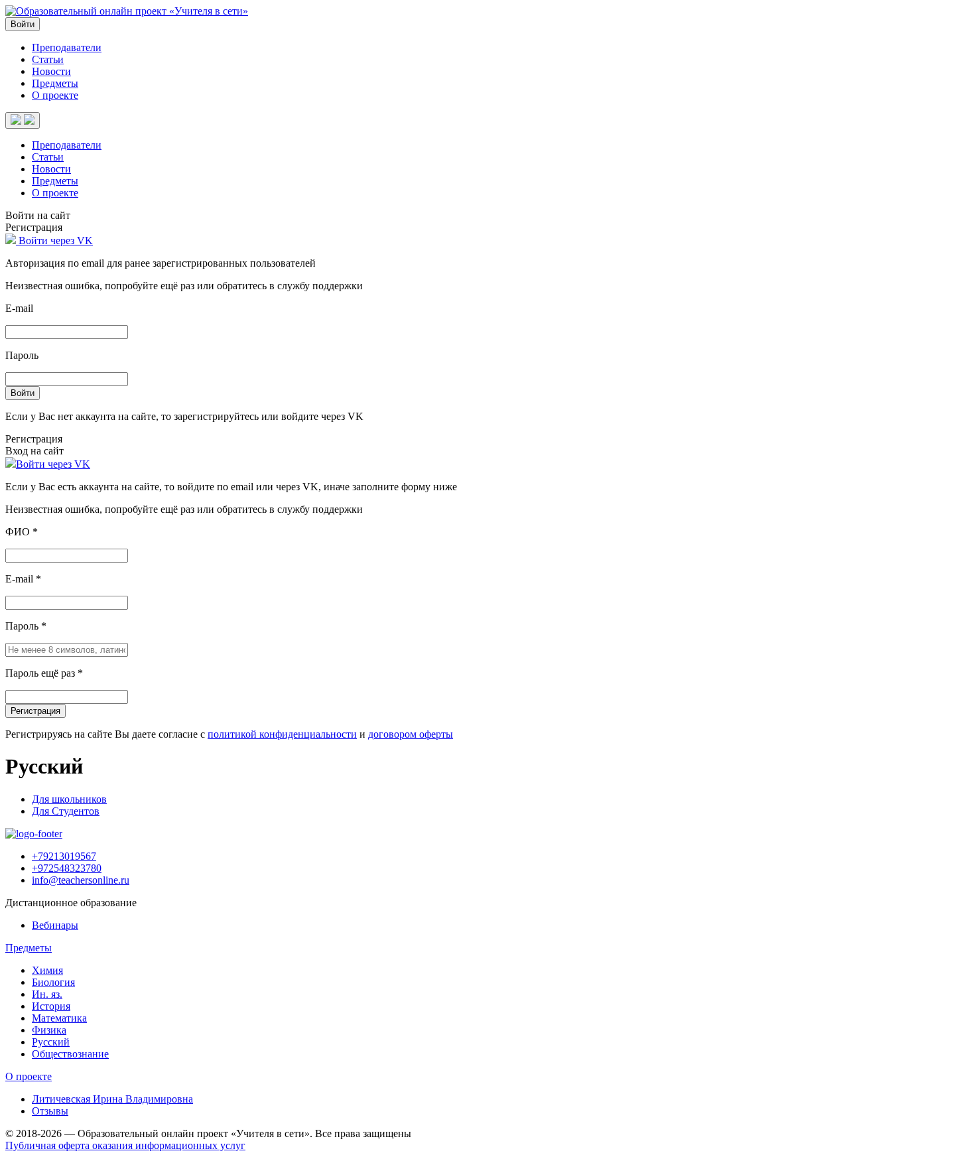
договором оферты (410, 734)
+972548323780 (66, 868)
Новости (51, 71)
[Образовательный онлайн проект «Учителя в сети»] (126, 11)
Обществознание (70, 1053)
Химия (47, 970)
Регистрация (35, 711)
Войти (22, 24)
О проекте (55, 95)
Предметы (55, 83)
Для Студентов (65, 811)
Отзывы (50, 1111)
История (51, 1006)
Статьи (48, 59)
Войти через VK (54, 240)
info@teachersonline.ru (80, 880)
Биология (53, 982)
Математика (59, 1018)
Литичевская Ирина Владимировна (112, 1099)
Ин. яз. (47, 994)
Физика (49, 1030)
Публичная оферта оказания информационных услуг (125, 1145)
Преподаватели (66, 47)
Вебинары (55, 925)
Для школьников (69, 799)
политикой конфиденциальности (282, 734)
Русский (51, 1042)
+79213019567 (64, 856)
